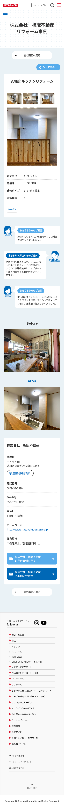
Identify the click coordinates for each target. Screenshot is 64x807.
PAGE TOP (32, 787)
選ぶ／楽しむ (18, 634)
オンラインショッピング (23, 708)
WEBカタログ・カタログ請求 (25, 672)
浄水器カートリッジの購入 (24, 714)
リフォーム (17, 684)
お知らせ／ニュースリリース (25, 738)
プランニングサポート (22, 666)
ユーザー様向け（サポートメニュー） (29, 696)
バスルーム (17, 651)
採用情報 (16, 726)
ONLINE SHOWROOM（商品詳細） (28, 661)
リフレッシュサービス (22, 702)
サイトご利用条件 (16, 755)
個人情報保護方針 (16, 768)
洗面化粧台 (17, 656)
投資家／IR (17, 732)
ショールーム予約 (39, 5)
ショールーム (18, 678)
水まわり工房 (32, 690)
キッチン (16, 646)
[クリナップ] (10, 5)
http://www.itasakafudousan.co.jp (27, 529)
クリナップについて (21, 720)
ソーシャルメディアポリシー (21, 762)
